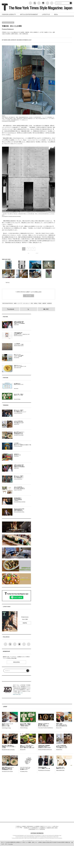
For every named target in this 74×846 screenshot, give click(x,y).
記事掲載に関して (35, 827)
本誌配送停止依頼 (50, 827)
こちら (21, 692)
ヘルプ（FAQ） (20, 827)
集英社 (56, 827)
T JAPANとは (18, 826)
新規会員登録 (16, 662)
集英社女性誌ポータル (33, 829)
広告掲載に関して (27, 827)
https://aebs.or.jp (16, 694)
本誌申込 (25, 622)
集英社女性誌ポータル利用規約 (33, 826)
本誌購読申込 (42, 827)
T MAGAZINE (42, 829)
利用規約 (24, 826)
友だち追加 (28, 295)
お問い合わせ (55, 826)
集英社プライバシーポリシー (46, 826)
